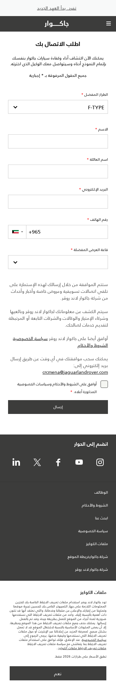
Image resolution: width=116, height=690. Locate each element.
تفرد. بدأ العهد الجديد (56, 8)
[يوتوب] (79, 463)
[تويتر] (37, 463)
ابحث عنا (101, 518)
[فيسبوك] (58, 463)
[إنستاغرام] (100, 463)
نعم (58, 673)
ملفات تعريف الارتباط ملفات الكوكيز (82, 648)
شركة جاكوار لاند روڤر (91, 569)
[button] (17, 232)
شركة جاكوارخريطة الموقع (88, 557)
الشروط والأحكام (93, 345)
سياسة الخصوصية (30, 338)
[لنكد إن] (16, 463)
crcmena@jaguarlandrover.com (75, 372)
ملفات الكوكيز (97, 544)
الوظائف (101, 492)
